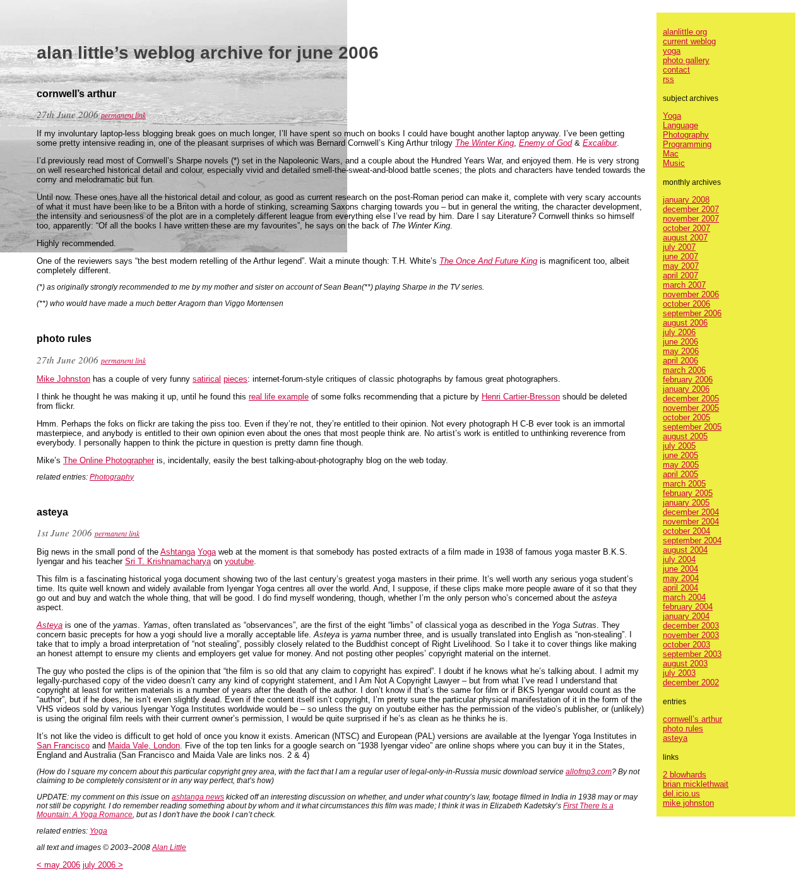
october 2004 (686, 531)
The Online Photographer (108, 460)
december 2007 (691, 209)
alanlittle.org (685, 32)
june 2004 (680, 569)
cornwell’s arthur (692, 719)
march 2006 (684, 370)
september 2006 (692, 313)
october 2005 (686, 417)
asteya (675, 738)
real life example (279, 396)
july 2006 (679, 332)
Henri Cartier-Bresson (521, 396)
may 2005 (681, 464)
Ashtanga (177, 552)
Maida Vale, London (144, 745)
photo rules (683, 728)
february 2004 (688, 606)
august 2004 (685, 550)
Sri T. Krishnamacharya (168, 561)
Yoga (207, 552)
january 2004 (686, 616)
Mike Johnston (63, 379)
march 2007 (684, 285)
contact (676, 69)
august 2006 (685, 322)
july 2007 (679, 247)
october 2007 (686, 228)
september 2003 (692, 654)
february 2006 (688, 379)
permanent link (123, 115)
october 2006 (686, 304)
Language (680, 125)
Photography (112, 477)
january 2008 (686, 199)
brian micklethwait (695, 784)
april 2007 (680, 275)
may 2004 (681, 578)
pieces (235, 379)
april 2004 (680, 588)
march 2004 (684, 597)
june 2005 (680, 455)
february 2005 (688, 493)
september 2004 (692, 540)
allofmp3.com (589, 771)
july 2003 (679, 673)
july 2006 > (103, 865)
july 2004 (679, 559)
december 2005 (691, 398)
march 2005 (684, 483)
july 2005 (679, 446)
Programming (687, 144)
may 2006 (681, 351)
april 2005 (680, 474)
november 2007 (691, 218)
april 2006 (680, 360)
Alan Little (169, 847)
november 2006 (691, 294)
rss (668, 79)
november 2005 (691, 408)
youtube (239, 561)
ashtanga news (198, 797)
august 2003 (685, 663)
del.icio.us (681, 793)
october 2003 (686, 644)
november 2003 (691, 635)
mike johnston (688, 803)
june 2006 (680, 341)
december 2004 (691, 512)
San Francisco (63, 745)
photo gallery (686, 60)
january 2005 (686, 502)
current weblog (689, 41)
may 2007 (681, 266)
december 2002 (691, 682)
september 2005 (692, 427)
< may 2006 (58, 865)
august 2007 (685, 237)
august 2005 (685, 436)
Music (674, 163)
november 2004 (691, 521)
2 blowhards (684, 774)
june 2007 (680, 256)
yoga (671, 51)
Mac (671, 153)
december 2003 (691, 625)
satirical (207, 379)
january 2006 (686, 389)
